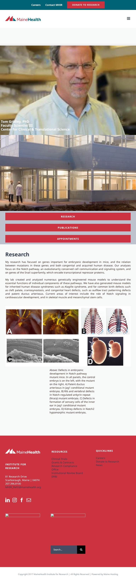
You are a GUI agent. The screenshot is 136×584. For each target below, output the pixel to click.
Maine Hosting (111, 574)
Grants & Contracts (63, 462)
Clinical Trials (59, 459)
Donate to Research (107, 461)
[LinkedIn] (7, 500)
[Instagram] (14, 500)
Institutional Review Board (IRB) (67, 474)
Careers (100, 458)
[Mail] (29, 500)
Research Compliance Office (64, 467)
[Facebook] (21, 500)
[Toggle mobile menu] (129, 18)
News (99, 465)
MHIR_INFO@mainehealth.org (23, 487)
